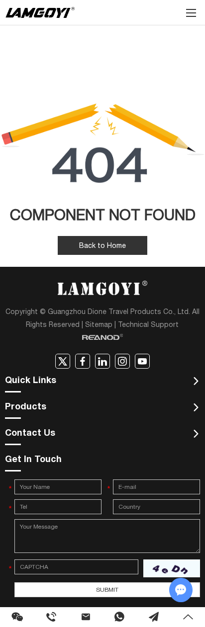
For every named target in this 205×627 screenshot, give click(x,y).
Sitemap (98, 324)
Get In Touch (33, 460)
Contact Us (30, 433)
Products (25, 407)
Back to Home (102, 245)
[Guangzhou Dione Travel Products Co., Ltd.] (40, 12)
